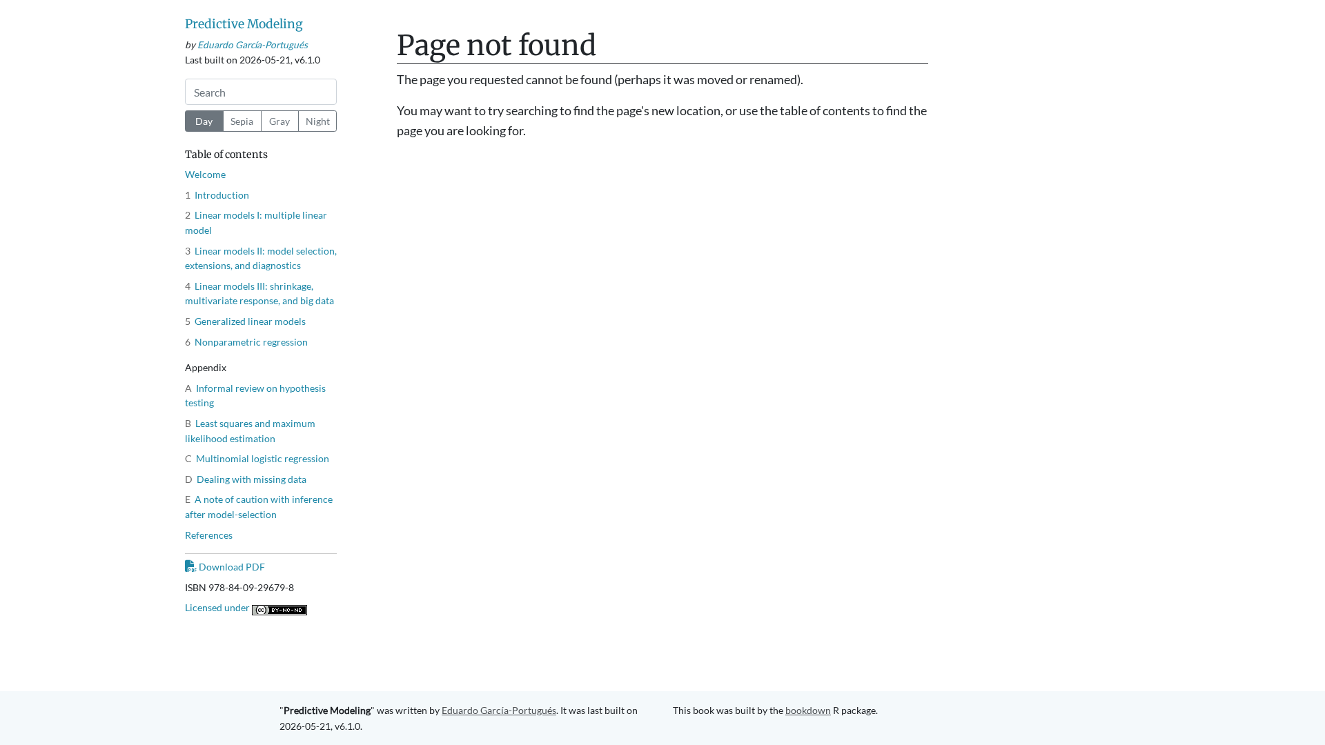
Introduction (217, 195)
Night (318, 121)
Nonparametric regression (246, 342)
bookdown (808, 710)
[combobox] (261, 92)
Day (204, 121)
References (209, 535)
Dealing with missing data (245, 479)
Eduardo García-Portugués (252, 44)
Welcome (205, 174)
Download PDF (231, 567)
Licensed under (218, 607)
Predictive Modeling (244, 24)
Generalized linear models (245, 321)
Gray (279, 121)
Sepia (241, 121)
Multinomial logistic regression (257, 458)
